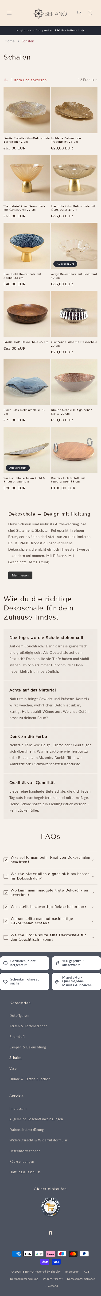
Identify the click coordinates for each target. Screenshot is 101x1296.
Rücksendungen (21, 1161)
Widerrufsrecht (53, 1278)
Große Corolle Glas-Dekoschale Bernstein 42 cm (27, 140)
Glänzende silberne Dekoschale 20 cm (74, 343)
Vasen (14, 1068)
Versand (53, 1285)
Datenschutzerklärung (26, 1130)
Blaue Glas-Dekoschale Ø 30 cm (24, 411)
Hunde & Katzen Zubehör (29, 1079)
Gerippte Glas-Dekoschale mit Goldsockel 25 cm (73, 208)
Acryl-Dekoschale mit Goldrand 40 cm (74, 275)
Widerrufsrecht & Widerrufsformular (38, 1140)
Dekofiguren (19, 1015)
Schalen (28, 41)
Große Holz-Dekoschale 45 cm (26, 342)
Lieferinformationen (24, 1151)
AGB (86, 1271)
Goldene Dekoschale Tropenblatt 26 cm (66, 140)
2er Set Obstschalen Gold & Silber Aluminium (24, 479)
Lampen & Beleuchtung (27, 1047)
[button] (9, 13)
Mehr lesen (20, 575)
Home (10, 41)
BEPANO (28, 1271)
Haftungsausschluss (25, 1172)
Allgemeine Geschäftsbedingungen (36, 1119)
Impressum (18, 1108)
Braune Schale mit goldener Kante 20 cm (71, 411)
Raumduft (17, 1037)
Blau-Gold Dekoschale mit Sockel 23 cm (22, 275)
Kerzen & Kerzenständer (28, 1026)
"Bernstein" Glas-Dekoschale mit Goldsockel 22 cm (24, 208)
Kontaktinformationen (81, 1278)
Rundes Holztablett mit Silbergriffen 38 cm (68, 479)
